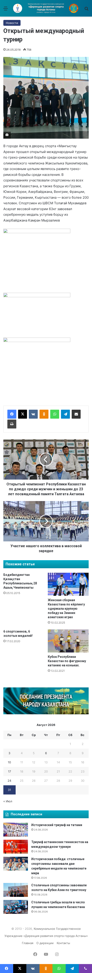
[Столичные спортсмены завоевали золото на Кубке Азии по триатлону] (15, 890)
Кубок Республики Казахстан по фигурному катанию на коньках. (67, 661)
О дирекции (45, 943)
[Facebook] (11, 414)
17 (9, 771)
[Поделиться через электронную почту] (76, 414)
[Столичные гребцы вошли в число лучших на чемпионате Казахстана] (15, 907)
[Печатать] (11, 424)
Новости (12, 23)
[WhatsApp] (54, 414)
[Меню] (5, 10)
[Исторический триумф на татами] (15, 830)
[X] (22, 414)
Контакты (63, 943)
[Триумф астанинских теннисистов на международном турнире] (15, 847)
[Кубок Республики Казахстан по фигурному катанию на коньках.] (68, 640)
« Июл (7, 801)
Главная (27, 943)
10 (9, 762)
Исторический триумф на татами (56, 825)
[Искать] (86, 10)
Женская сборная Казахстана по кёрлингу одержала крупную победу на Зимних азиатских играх (66, 608)
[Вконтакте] (33, 414)
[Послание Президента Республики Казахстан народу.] (46, 713)
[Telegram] (65, 414)
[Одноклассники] (44, 414)
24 (9, 780)
